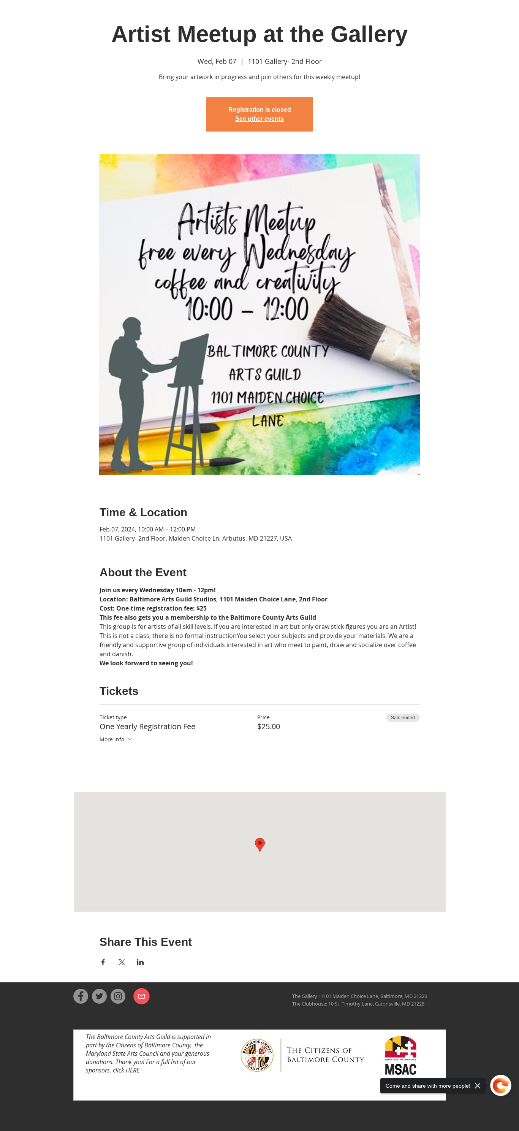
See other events (259, 119)
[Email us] (141, 996)
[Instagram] (118, 996)
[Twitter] (99, 996)
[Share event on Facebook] (103, 962)
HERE (132, 1070)
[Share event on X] (121, 962)
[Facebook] (80, 996)
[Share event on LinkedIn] (140, 962)
